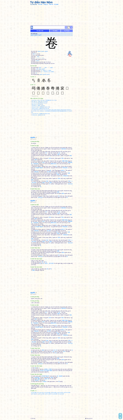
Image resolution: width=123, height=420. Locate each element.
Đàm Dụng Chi (44, 102)
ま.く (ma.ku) (44, 71)
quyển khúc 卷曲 (67, 392)
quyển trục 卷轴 (48, 393)
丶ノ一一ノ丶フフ (39, 58)
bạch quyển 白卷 (40, 392)
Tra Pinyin (67, 30)
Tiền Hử (43, 115)
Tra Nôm (55, 30)
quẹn (40, 69)
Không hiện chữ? (35, 96)
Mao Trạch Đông (44, 101)
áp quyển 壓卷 (33, 392)
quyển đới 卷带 (60, 392)
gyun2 (41, 74)
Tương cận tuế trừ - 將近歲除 (37, 113)
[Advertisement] (61, 15)
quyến (32, 35)
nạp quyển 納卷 (47, 392)
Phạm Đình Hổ (46, 108)
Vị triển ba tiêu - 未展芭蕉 (36, 115)
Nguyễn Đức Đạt (46, 113)
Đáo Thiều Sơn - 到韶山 (36, 101)
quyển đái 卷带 (53, 392)
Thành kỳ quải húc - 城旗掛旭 (37, 108)
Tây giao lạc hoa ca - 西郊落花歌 (38, 106)
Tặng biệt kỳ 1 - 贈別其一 (36, 105)
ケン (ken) (48, 70)
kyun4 (48, 74)
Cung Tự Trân (47, 106)
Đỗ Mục (43, 105)
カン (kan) (42, 70)
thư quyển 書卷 (54, 393)
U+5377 (37, 60)
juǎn (41, 67)
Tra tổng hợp (33, 4)
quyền (36, 35)
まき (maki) (51, 71)
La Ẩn (41, 104)
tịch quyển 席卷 (61, 393)
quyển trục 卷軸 (41, 393)
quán (53, 67)
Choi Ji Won (54, 100)
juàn (47, 67)
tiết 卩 (34, 54)
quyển (40, 35)
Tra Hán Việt (40, 30)
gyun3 (44, 74)
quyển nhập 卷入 (34, 393)
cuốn (37, 69)
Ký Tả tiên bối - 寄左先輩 (36, 102)
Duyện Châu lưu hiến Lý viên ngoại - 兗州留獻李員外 (41, 100)
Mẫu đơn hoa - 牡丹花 (36, 104)
